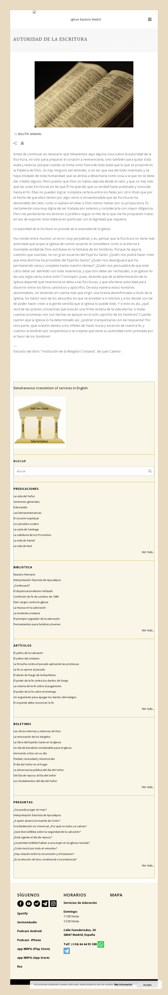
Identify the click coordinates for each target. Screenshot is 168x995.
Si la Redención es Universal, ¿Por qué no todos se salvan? (50, 826)
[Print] (24, 142)
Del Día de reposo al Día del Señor (35, 775)
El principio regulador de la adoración (37, 619)
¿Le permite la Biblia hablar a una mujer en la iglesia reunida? (52, 843)
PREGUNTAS (23, 802)
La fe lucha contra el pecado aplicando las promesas (46, 664)
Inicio (81, 48)
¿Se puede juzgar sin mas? (30, 809)
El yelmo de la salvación (28, 653)
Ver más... (148, 552)
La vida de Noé (23, 546)
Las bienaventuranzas (28, 513)
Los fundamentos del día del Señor (35, 781)
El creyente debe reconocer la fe (34, 703)
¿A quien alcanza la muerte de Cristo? (37, 821)
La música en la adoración (30, 607)
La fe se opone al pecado (29, 669)
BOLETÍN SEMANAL (99, 48)
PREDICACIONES (26, 489)
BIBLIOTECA (23, 567)
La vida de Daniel (24, 540)
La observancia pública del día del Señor (39, 770)
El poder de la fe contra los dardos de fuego (41, 680)
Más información (123, 984)
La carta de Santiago (26, 529)
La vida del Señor (24, 496)
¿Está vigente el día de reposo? (33, 837)
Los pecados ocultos (26, 524)
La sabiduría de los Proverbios (32, 535)
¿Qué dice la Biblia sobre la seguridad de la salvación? (47, 832)
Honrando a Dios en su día (30, 753)
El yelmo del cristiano (27, 658)
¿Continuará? (22, 585)
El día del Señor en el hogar (31, 764)
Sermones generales (27, 502)
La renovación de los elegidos (32, 737)
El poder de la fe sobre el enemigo (35, 691)
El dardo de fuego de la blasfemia (35, 675)
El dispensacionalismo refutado (33, 591)
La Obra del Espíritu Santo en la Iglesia (37, 742)
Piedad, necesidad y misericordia (34, 759)
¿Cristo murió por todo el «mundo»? (35, 848)
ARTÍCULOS (23, 645)
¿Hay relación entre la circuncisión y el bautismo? (44, 854)
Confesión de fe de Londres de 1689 (36, 596)
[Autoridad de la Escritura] (84, 94)
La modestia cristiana (27, 613)
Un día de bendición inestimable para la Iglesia (43, 748)
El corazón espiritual (26, 518)
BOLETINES (22, 724)
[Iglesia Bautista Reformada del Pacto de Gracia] (84, 19)
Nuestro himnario (24, 574)
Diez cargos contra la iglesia (31, 602)
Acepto (147, 985)
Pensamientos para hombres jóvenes (37, 624)
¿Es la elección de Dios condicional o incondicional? (45, 859)
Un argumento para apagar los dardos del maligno (45, 697)
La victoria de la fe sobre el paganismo (37, 686)
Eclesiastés (20, 507)
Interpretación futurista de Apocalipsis (37, 580)
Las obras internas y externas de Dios (37, 731)
